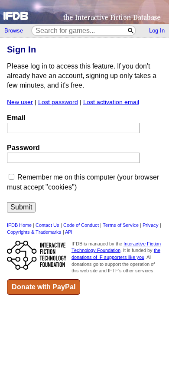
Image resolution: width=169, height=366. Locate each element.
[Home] (84, 12)
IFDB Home (19, 225)
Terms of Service (121, 225)
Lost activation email (111, 102)
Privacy (151, 225)
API (68, 232)
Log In (157, 30)
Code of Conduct (81, 225)
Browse (13, 30)
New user (20, 102)
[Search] (131, 30)
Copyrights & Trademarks (34, 232)
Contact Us (47, 225)
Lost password (58, 102)
